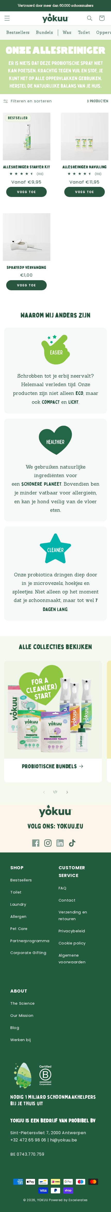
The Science (22, 1003)
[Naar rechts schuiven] (67, 792)
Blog (14, 1027)
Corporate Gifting (28, 952)
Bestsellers (21, 880)
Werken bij (20, 1039)
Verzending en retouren (73, 915)
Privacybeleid (72, 931)
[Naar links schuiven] (44, 792)
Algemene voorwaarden (72, 959)
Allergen (18, 916)
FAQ (63, 888)
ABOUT (18, 991)
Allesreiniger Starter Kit (26, 167)
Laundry (18, 904)
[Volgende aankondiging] (101, 5)
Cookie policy (72, 943)
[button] (7, 18)
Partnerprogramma (30, 940)
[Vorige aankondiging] (9, 5)
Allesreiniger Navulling (84, 167)
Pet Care (19, 928)
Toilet (16, 892)
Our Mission (22, 1015)
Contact (67, 900)
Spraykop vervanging (26, 267)
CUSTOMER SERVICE (72, 872)
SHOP (17, 868)
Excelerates (78, 1200)
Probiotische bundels (49, 766)
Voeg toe (26, 192)
